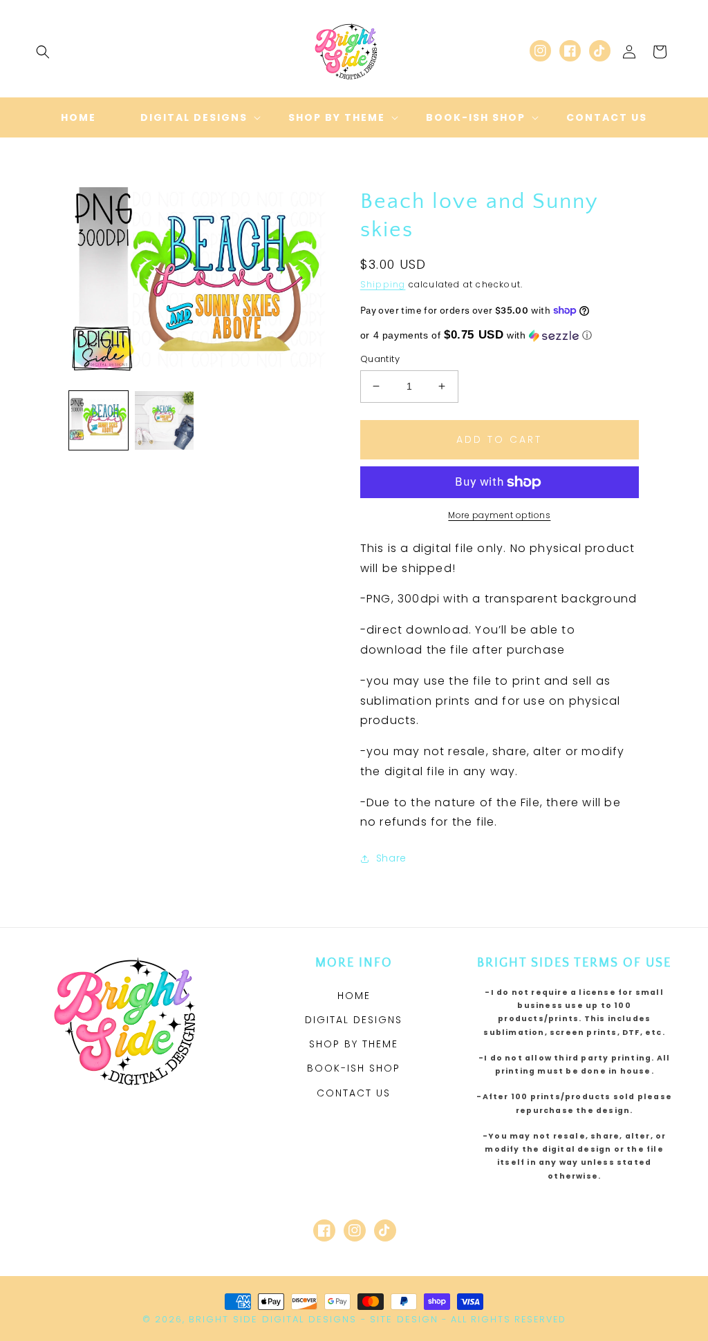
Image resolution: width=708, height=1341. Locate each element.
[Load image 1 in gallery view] (98, 420)
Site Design (404, 1319)
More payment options (499, 515)
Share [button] (391, 858)
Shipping (383, 284)
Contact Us (354, 1093)
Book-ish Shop (353, 1068)
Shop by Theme (353, 1044)
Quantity (380, 358)
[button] (43, 52)
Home (354, 995)
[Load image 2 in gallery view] (164, 420)
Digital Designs (353, 1020)
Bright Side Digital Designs (273, 1319)
